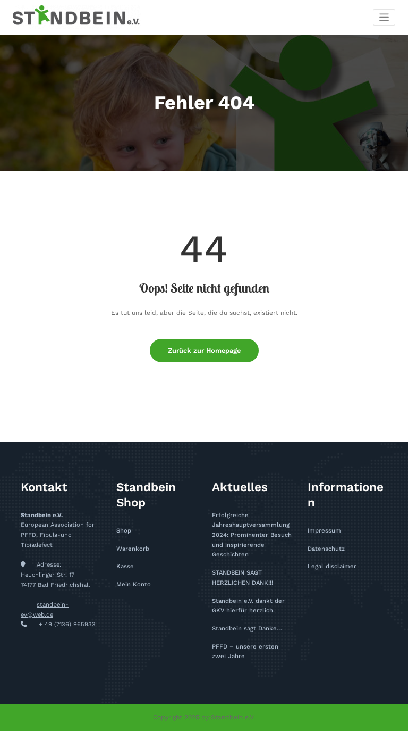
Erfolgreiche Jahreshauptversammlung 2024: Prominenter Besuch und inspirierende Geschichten (252, 535)
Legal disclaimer (332, 566)
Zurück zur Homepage (204, 350)
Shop (123, 530)
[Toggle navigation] (384, 17)
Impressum (324, 530)
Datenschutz (326, 548)
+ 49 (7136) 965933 (66, 624)
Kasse (125, 566)
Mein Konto (133, 584)
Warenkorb (132, 548)
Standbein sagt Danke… (247, 628)
